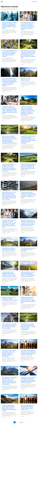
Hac (2, 1)
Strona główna (34, 1)
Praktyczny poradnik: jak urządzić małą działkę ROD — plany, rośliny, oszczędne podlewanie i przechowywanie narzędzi (9, 408)
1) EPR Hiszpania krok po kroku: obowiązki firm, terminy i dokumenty (28, 250)
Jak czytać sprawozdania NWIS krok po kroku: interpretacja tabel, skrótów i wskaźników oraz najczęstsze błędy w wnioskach (9, 53)
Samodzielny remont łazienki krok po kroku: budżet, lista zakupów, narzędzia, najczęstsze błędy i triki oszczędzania (9, 353)
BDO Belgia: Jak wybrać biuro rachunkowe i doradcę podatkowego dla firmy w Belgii (9, 299)
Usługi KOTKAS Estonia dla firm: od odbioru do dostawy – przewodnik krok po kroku (9, 250)
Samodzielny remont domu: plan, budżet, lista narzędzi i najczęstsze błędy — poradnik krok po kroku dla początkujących (28, 326)
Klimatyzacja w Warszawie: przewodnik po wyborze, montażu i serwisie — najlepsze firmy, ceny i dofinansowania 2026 (28, 300)
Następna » (21, 422)
